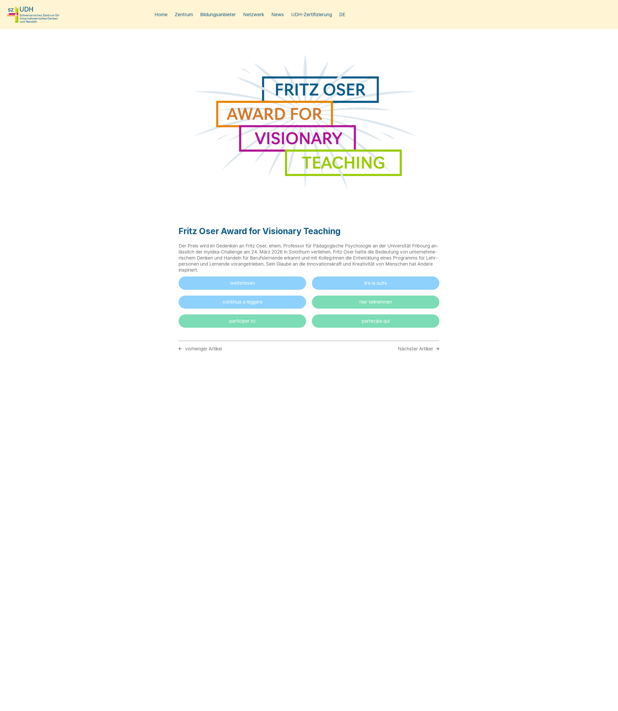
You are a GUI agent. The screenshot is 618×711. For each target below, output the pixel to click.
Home (161, 14)
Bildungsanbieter (218, 14)
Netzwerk (253, 14)
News (277, 14)
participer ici (242, 321)
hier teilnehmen (375, 302)
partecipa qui (376, 321)
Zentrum (184, 14)
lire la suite (375, 283)
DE (342, 14)
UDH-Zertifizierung (311, 14)
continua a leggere (242, 302)
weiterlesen (242, 283)
